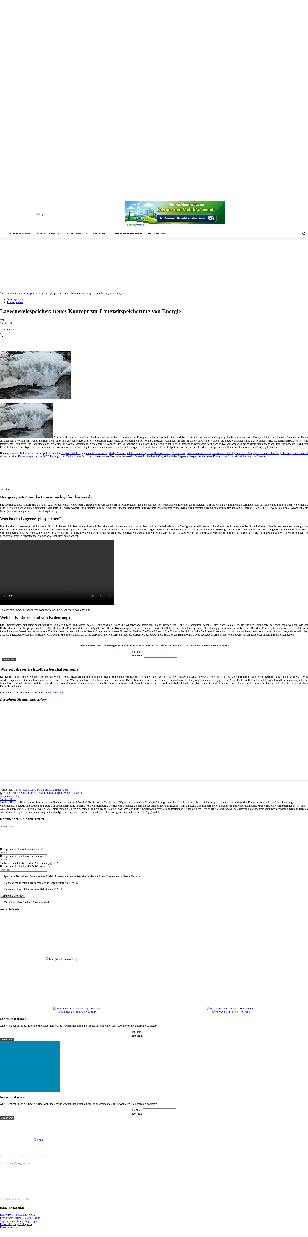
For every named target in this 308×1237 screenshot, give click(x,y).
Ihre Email (137, 655)
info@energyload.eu (19, 1163)
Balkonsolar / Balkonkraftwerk (17, 1214)
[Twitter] (301, 198)
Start (2, 293)
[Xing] (306, 198)
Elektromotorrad (9, 1227)
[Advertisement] (154, 265)
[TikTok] (296, 198)
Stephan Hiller (8, 323)
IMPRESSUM (10, 1146)
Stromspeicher (14, 293)
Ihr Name (137, 651)
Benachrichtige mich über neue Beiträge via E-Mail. (33, 889)
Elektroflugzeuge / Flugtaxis (16, 1224)
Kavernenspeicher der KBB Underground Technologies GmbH (53, 456)
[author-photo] (9, 795)
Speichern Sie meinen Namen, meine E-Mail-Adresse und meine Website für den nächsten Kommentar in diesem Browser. (72, 876)
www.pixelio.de (54, 692)
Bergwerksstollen (70, 453)
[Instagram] (276, 198)
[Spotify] (291, 198)
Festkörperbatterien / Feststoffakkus (20, 1217)
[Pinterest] (286, 198)
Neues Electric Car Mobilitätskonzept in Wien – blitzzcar (50, 792)
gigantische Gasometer (94, 453)
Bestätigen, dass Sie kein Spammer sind (26, 902)
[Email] (57, 341)
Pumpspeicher (30, 293)
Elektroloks (178, 453)
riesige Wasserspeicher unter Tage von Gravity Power (139, 453)
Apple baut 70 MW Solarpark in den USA (44, 789)
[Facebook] (271, 198)
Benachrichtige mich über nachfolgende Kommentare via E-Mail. (41, 882)
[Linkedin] (281, 198)
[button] (303, 233)
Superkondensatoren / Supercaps (18, 1221)
